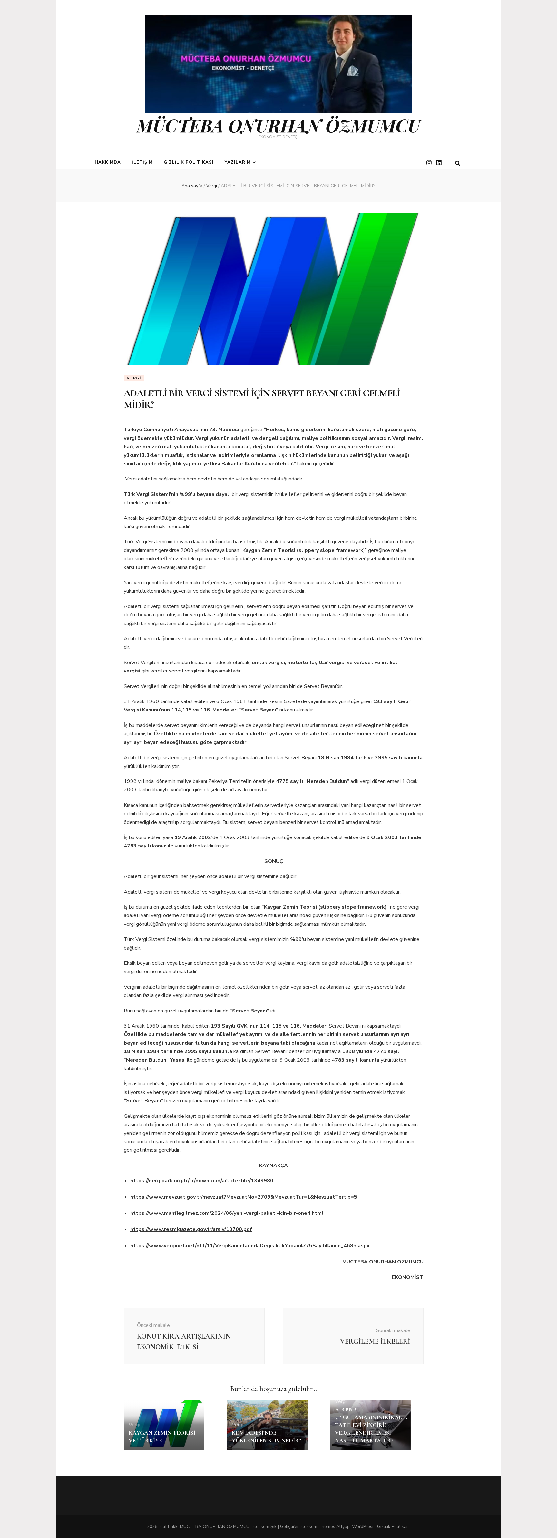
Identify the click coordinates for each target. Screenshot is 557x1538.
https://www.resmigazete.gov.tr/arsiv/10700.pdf (191, 1229)
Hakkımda (108, 162)
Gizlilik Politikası (189, 162)
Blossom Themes (317, 1526)
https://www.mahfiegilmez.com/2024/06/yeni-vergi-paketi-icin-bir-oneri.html (227, 1213)
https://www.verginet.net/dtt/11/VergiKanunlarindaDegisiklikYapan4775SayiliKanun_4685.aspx (250, 1245)
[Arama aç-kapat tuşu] (457, 163)
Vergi (134, 378)
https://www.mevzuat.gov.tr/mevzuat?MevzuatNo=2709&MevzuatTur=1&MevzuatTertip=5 (243, 1197)
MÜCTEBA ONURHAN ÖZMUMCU (278, 125)
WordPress (363, 1526)
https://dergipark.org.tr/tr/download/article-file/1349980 (201, 1180)
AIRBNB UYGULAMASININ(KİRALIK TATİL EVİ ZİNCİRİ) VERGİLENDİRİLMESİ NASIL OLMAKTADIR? (371, 1425)
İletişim (142, 162)
